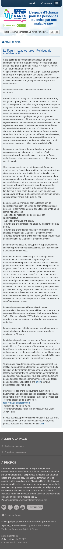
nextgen (47, 525)
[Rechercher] (51, 32)
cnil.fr (38, 382)
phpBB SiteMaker (9, 536)
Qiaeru (35, 529)
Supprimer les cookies (15, 452)
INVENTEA (36, 525)
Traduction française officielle (15, 529)
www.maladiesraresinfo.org (34, 500)
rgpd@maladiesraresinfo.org (16, 403)
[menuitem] (8, 543)
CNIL (42, 423)
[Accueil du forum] (15, 16)
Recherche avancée (14, 446)
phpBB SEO (20, 539)
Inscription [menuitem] (32, 3)
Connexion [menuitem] (46, 3)
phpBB (19, 521)
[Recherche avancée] (56, 32)
